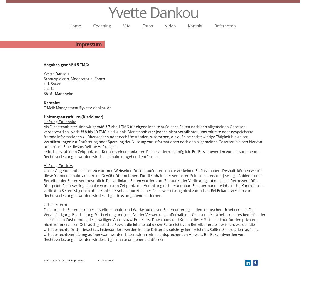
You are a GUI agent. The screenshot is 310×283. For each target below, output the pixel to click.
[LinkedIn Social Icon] (248, 263)
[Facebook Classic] (255, 263)
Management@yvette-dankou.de (83, 107)
